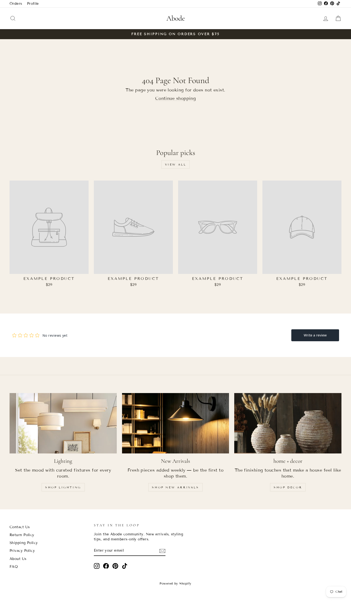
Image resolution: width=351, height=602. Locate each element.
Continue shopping (175, 98)
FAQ (14, 567)
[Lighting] (63, 423)
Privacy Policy (22, 551)
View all (175, 164)
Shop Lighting (63, 487)
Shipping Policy (24, 543)
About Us (18, 559)
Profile (33, 3)
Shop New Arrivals (175, 487)
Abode (175, 18)
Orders (16, 3)
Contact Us (20, 527)
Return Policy (22, 535)
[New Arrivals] (175, 423)
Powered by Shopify (175, 584)
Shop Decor (288, 487)
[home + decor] (287, 423)
